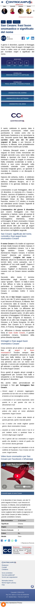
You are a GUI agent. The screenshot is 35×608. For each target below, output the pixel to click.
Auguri (9, 22)
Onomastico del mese (17, 104)
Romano (21, 6)
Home (3, 22)
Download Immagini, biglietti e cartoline (17, 74)
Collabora (5, 569)
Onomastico (19, 4)
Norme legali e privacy (9, 582)
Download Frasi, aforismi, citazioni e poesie (17, 83)
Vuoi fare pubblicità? (8, 575)
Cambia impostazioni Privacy (13, 602)
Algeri (4, 6)
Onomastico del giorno (17, 93)
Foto (3, 585)
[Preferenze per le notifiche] (3, 604)
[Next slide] (34, 11)
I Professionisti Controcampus (26, 17)
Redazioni (5, 565)
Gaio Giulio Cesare (17, 333)
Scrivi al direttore (7, 573)
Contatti (4, 567)
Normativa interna (7, 580)
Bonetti (29, 6)
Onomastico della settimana (17, 98)
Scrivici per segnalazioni (9, 577)
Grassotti (12, 6)
